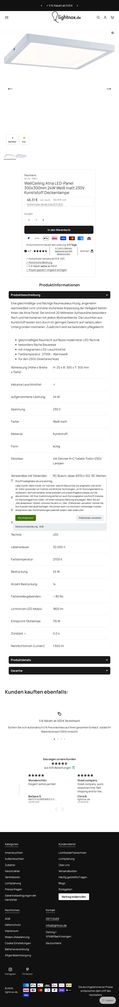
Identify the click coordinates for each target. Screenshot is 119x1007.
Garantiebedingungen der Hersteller (20, 897)
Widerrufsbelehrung (17, 937)
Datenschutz (13, 925)
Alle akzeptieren (25, 517)
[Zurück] (41, 5)
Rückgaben (65, 889)
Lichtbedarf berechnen (72, 852)
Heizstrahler (12, 871)
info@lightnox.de (56, 925)
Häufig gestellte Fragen (73, 877)
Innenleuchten (14, 852)
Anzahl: (28, 214)
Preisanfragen (13, 889)
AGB (41, 526)
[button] (57, 809)
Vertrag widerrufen (74, 897)
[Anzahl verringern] (28, 220)
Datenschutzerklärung (26, 526)
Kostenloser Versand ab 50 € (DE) (45, 204)
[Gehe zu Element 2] (21, 156)
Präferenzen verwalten (90, 517)
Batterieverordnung (17, 949)
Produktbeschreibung (25, 295)
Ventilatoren (12, 877)
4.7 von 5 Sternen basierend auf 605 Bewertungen (63, 251)
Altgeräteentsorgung (18, 955)
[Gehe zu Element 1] (10, 156)
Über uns (64, 865)
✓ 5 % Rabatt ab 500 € (59, 5)
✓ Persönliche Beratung (39, 262)
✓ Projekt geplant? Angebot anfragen (46, 269)
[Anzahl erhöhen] (43, 220)
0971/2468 (52, 918)
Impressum (11, 931)
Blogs (62, 883)
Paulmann (30, 175)
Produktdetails (21, 660)
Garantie (16, 670)
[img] (59, 763)
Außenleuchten (14, 859)
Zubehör (10, 865)
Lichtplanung (13, 883)
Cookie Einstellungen (18, 943)
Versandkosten (68, 871)
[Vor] (77, 5)
